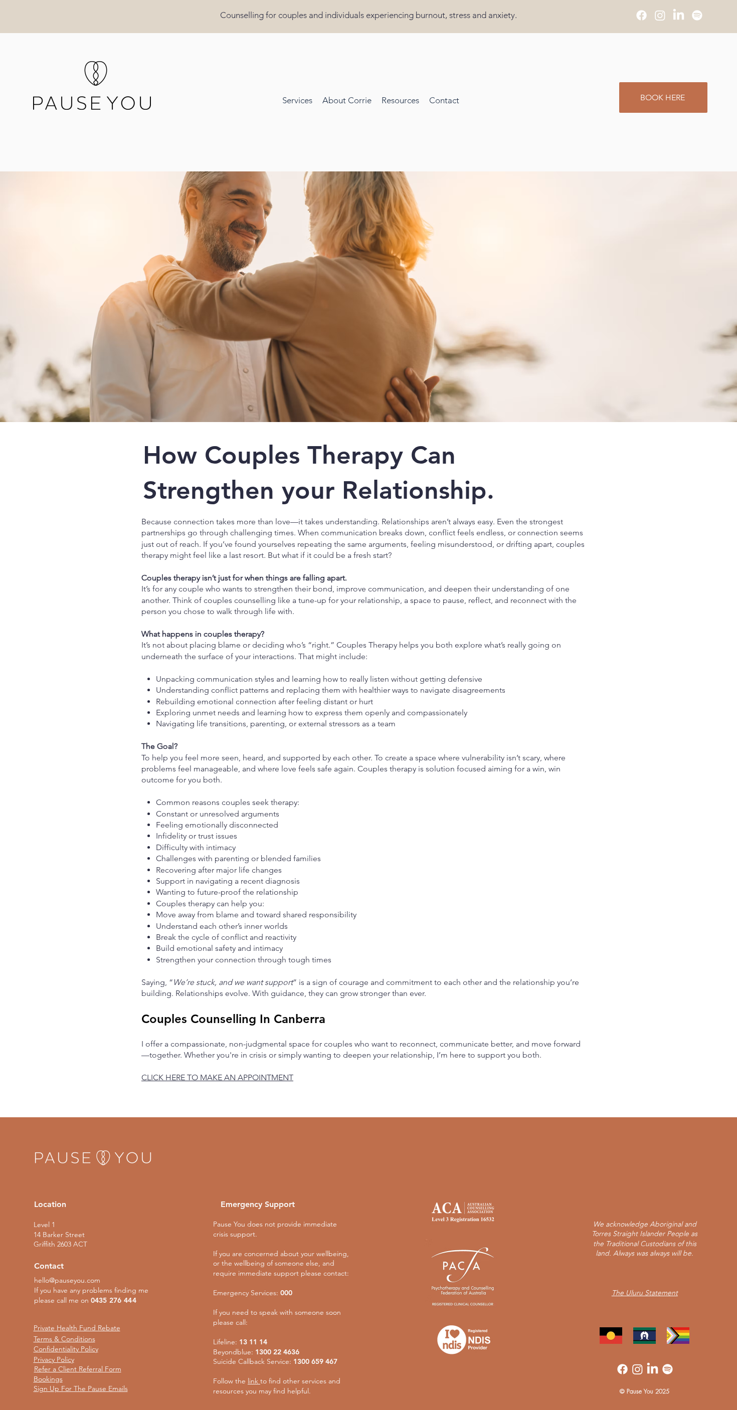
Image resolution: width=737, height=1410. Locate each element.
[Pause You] (697, 15)
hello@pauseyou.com (67, 1280)
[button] (400, 100)
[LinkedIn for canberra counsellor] (678, 15)
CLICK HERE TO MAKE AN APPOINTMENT (217, 1077)
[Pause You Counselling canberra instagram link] (660, 15)
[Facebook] (622, 1369)
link (253, 1380)
